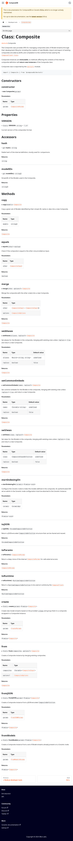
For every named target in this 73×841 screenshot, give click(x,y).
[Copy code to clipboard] (69, 72)
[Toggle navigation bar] (3, 2)
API (3, 797)
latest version (37, 17)
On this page (7, 31)
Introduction (6, 794)
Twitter (4, 814)
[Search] (69, 3)
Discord (4, 811)
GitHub (4, 828)
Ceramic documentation (10, 825)
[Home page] (3, 22)
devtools (5, 43)
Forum (4, 808)
